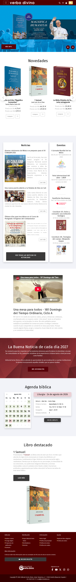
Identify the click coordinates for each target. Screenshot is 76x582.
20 (21, 416)
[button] (60, 2)
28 (25, 420)
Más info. (8, 46)
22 (29, 416)
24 (10, 420)
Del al (61, 156)
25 (14, 420)
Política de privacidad (46, 540)
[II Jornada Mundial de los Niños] (61, 164)
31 (10, 425)
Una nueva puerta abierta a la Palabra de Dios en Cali (25, 188)
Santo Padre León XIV (12, 104)
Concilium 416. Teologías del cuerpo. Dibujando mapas (61, 239)
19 (18, 416)
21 (25, 416)
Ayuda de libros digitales (64, 538)
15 (29, 411)
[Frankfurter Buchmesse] (61, 203)
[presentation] (3, 97)
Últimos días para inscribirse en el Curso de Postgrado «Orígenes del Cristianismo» (21, 218)
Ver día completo (52, 420)
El (61, 218)
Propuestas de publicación (9, 544)
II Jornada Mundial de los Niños (61, 152)
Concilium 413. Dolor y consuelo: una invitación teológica (61, 214)
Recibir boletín (26, 559)
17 (10, 416)
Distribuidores (26, 543)
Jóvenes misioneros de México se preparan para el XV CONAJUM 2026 (25, 152)
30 (7, 425)
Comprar (10, 116)
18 (14, 416)
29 (29, 420)
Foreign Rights (9, 540)
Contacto (7, 547)
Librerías (25, 545)
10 (10, 411)
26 (18, 420)
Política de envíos (62, 540)
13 (21, 411)
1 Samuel (19, 452)
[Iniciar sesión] (66, 2)
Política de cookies (45, 545)
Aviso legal (43, 538)
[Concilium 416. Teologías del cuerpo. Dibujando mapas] (61, 250)
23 (7, 420)
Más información (38, 369)
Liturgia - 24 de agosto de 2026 (52, 394)
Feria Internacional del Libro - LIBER (61, 177)
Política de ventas (45, 543)
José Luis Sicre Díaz (38, 102)
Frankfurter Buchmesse (61, 198)
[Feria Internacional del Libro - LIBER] (61, 188)
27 (21, 420)
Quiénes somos (9, 538)
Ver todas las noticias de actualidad (25, 256)
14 (25, 411)
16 (7, 416)
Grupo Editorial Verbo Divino (28, 539)
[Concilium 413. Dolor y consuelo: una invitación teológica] (61, 225)
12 (18, 411)
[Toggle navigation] (5, 3)
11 (14, 411)
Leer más (43, 182)
